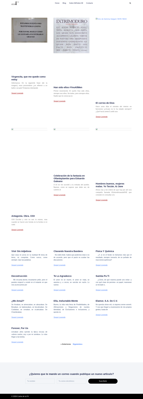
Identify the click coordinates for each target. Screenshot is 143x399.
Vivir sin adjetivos (21, 251)
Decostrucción (19, 276)
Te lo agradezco (63, 276)
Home (57, 3)
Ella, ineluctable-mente (66, 301)
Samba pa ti (102, 276)
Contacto (89, 3)
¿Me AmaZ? (17, 301)
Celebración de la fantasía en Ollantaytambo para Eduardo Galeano (69, 178)
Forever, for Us (19, 328)
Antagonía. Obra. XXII (23, 216)
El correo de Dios (105, 103)
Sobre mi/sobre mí (76, 3)
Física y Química (105, 251)
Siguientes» (77, 344)
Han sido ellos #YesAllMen (68, 87)
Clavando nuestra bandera (68, 251)
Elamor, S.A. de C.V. (107, 301)
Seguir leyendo (17, 93)
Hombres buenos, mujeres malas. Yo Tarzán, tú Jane (110, 185)
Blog (64, 3)
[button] (130, 3)
